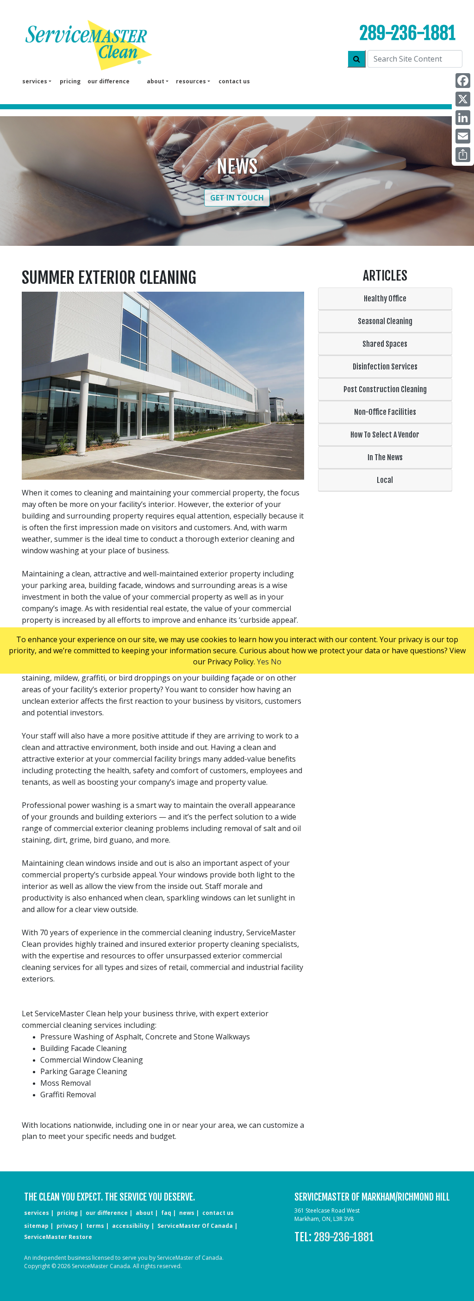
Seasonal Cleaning (385, 321)
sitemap (36, 1226)
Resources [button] (191, 81)
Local (385, 480)
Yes (263, 662)
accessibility (131, 1226)
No (276, 662)
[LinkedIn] (463, 117)
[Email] (463, 136)
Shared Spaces (384, 344)
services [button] (34, 81)
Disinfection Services (385, 366)
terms (95, 1226)
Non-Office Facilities (385, 412)
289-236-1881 (407, 33)
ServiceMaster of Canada (195, 1226)
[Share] (463, 154)
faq (166, 1213)
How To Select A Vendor (384, 434)
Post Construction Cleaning (385, 389)
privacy (67, 1226)
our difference (108, 81)
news (186, 1213)
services (36, 1213)
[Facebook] (463, 80)
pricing (70, 81)
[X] (463, 99)
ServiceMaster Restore (58, 1237)
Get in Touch (237, 198)
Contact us (234, 81)
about (144, 1213)
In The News (385, 457)
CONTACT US (218, 1213)
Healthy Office (385, 298)
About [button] (155, 81)
